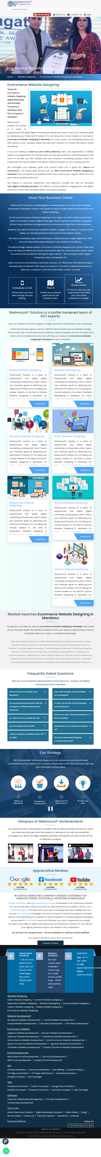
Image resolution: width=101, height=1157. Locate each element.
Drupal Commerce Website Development (63, 1047)
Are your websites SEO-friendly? (22, 726)
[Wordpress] (92, 1125)
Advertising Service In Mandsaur (34, 652)
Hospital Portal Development (48, 1060)
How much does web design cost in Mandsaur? (23, 693)
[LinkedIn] (83, 1125)
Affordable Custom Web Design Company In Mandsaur (67, 662)
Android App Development (20, 1102)
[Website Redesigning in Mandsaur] (73, 354)
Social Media (31, 920)
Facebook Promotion (17, 1086)
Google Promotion (17, 903)
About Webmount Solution (20, 1112)
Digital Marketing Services (43, 903)
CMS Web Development (51, 1023)
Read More (40, 403)
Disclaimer (63, 1115)
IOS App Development (57, 1099)
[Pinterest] (78, 1125)
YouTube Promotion (61, 1089)
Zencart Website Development (57, 1033)
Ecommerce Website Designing (22, 1010)
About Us (60, 14)
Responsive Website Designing (21, 504)
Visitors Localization (50, 1129)
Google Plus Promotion (63, 1086)
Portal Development (18, 1052)
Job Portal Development (54, 1056)
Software (12, 1095)
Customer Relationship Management (25, 1099)
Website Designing (26, 76)
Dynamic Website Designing (26, 436)
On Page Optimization (18, 1073)
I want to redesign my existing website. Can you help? (26, 736)
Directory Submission (39, 1069)
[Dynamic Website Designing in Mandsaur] (28, 421)
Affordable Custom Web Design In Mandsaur (63, 659)
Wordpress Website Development (24, 1020)
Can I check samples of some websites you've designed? (70, 693)
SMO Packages (81, 1089)
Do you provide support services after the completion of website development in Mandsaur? (25, 706)
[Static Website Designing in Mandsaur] (73, 421)
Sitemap (75, 1115)
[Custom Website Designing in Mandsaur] (73, 554)
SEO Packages (35, 1076)
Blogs (84, 1112)
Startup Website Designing (70, 502)
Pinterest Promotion (39, 1089)
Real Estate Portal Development (23, 1056)
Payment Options (45, 1115)
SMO (9, 1082)
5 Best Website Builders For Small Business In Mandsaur (62, 641)
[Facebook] (69, 1125)
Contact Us (76, 14)
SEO (9, 1065)
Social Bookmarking (65, 1073)
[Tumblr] (87, 1125)
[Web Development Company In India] (50, 853)
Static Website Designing (69, 436)
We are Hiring (13, 1115)
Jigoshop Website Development (66, 1043)
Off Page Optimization (42, 1073)
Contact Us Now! (50, 943)
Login (88, 14)
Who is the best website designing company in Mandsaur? (68, 739)
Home (10, 76)
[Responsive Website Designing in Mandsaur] (28, 487)
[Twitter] (74, 1125)
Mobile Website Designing (25, 370)
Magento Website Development (23, 1033)
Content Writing (75, 1069)
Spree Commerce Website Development (27, 1043)
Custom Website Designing (71, 569)
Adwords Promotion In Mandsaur (79, 655)
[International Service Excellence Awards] (80, 853)
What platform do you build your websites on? (71, 728)
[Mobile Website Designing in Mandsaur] (28, 354)
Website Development (19, 1016)
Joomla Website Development (58, 1020)
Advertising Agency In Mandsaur (31, 648)
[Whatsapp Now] (5, 1141)
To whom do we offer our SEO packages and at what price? (70, 705)
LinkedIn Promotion (16, 1089)
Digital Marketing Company (49, 1112)
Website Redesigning (67, 370)
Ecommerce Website (18, 1029)
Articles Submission (16, 1069)
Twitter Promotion (40, 1086)
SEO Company (24, 913)
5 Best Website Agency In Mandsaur (25, 641)
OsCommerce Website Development (25, 1040)
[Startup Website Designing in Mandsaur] (73, 487)
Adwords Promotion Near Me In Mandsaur (27, 659)
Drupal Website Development (21, 1023)
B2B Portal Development (19, 1060)
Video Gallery (72, 1112)
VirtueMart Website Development (23, 1047)
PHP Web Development (77, 1023)
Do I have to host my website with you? (24, 718)
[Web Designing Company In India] (20, 853)
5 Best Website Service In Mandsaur (53, 645)
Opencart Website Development (23, 1036)
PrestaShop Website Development (59, 1036)
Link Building (58, 1069)
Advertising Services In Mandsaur (62, 652)
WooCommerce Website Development (66, 1040)
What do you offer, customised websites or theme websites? (71, 716)
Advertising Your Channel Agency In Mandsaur (45, 655)
